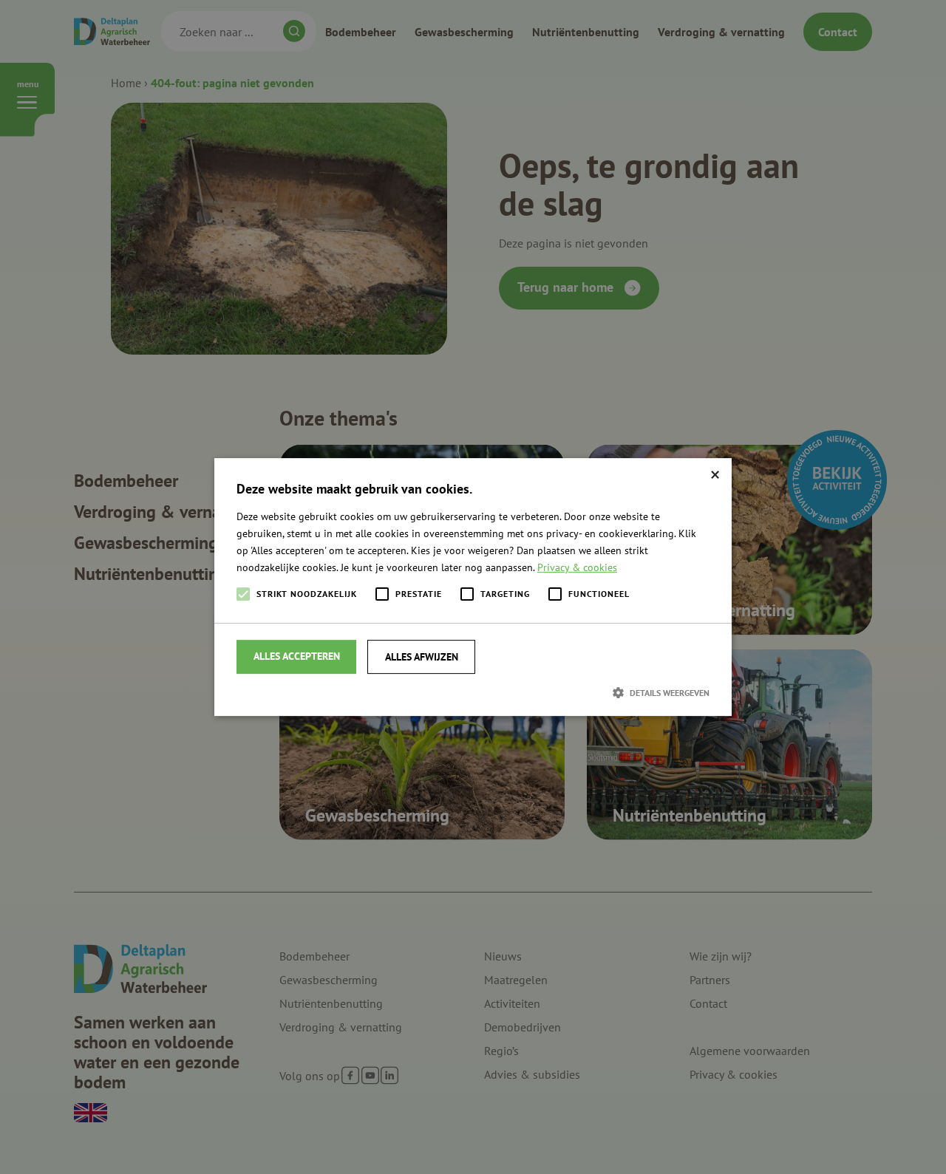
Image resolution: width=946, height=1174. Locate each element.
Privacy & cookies (577, 567)
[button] (473, 692)
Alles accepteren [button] (296, 656)
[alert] (473, 587)
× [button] (715, 474)
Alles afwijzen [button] (421, 656)
